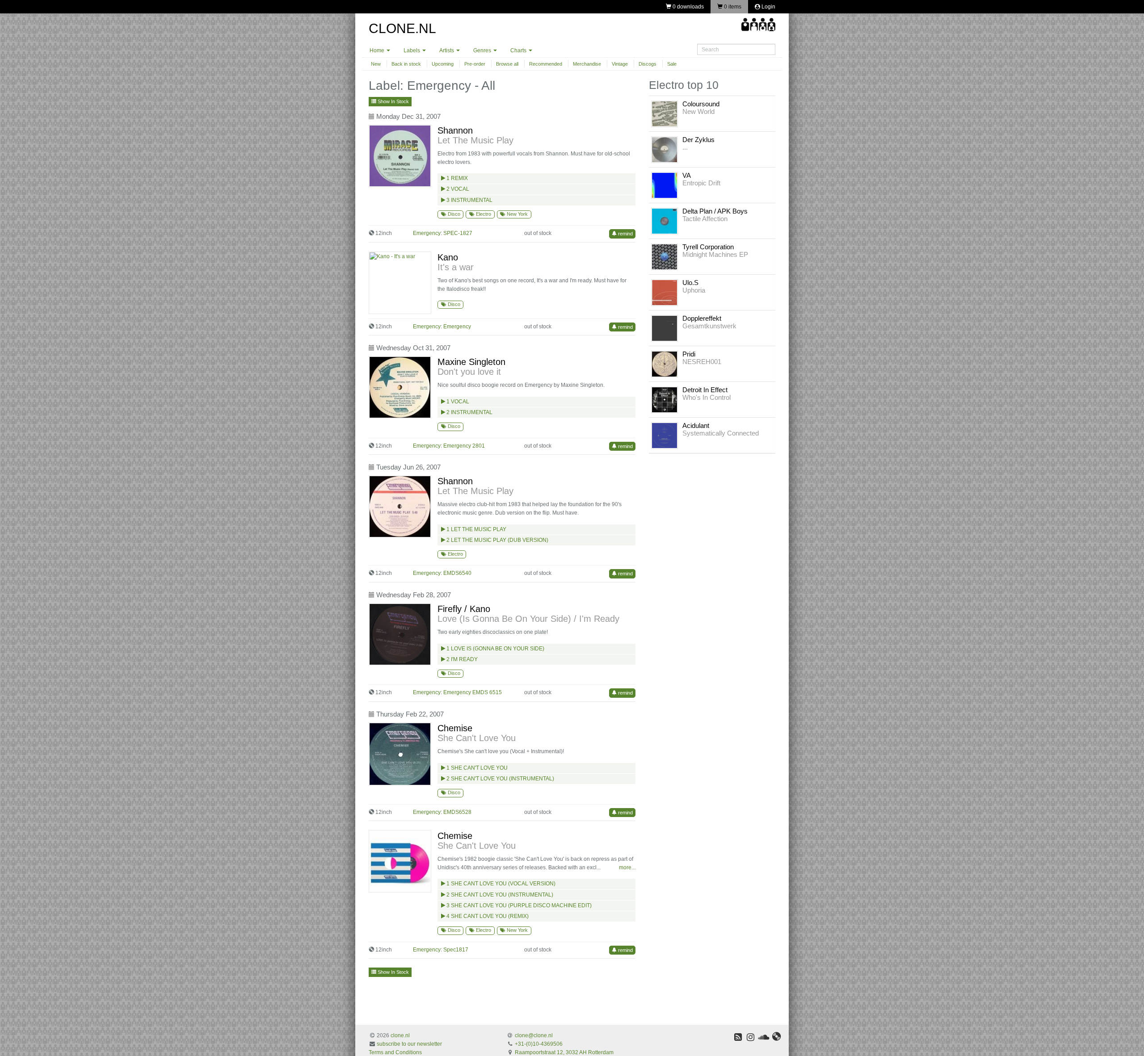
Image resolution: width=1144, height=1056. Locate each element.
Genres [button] (482, 50)
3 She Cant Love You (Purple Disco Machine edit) (518, 905)
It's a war (455, 267)
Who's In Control (706, 397)
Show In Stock (392, 101)
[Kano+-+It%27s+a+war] (402, 282)
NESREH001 (701, 361)
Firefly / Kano (463, 609)
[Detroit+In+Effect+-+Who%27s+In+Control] (664, 399)
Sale (672, 64)
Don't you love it (469, 372)
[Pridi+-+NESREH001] (664, 363)
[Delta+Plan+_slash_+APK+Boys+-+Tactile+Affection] (664, 221)
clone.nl (400, 1035)
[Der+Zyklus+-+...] (664, 149)
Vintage (620, 64)
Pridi (688, 354)
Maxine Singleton (471, 362)
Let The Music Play (475, 140)
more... (627, 867)
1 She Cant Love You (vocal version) (500, 883)
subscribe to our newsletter (409, 1044)
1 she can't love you (476, 768)
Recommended (545, 64)
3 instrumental (468, 200)
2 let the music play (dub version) (496, 540)
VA (686, 175)
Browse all (507, 64)
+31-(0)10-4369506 (539, 1044)
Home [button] (378, 50)
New (376, 64)
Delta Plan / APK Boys (715, 211)
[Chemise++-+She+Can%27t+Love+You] (402, 861)
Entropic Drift (701, 183)
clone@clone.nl (534, 1035)
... (685, 147)
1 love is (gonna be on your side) (494, 648)
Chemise (454, 728)
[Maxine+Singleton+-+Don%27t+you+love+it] (402, 387)
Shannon (455, 130)
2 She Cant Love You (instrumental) (499, 895)
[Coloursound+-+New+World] (664, 113)
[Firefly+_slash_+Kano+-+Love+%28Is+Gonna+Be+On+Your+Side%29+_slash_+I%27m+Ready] (402, 634)
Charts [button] (519, 50)
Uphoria (693, 290)
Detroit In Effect (705, 390)
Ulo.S (690, 282)
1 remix (456, 178)
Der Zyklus (698, 139)
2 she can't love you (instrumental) (499, 778)
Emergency (457, 326)
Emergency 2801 (464, 446)
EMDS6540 (457, 573)
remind (625, 233)
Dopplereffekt (701, 318)
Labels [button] (412, 50)
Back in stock (406, 64)
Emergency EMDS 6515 (472, 692)
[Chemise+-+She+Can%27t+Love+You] (402, 754)
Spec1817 (455, 950)
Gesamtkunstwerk (709, 326)
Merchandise (587, 64)
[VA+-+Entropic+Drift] (664, 185)
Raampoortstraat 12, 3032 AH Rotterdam (564, 1052)
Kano (447, 257)
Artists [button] (447, 50)
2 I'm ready (461, 659)
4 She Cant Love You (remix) (487, 916)
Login (767, 7)
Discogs (647, 64)
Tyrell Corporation (708, 247)
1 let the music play (475, 529)
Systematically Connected (720, 433)
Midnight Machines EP (715, 254)
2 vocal (457, 189)
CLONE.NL (402, 28)
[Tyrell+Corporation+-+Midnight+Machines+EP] (664, 256)
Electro (483, 214)
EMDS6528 (457, 812)
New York (516, 214)
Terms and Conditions (395, 1052)
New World (698, 111)
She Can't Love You (476, 738)
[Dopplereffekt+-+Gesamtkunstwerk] (664, 328)
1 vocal (457, 401)
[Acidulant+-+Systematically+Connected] (664, 435)
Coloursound (700, 104)
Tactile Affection (705, 218)
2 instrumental (468, 412)
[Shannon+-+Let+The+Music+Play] (402, 156)
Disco (453, 214)
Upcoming (443, 64)
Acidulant (695, 425)
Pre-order (474, 64)
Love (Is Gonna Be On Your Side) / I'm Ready (528, 619)
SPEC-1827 (457, 233)
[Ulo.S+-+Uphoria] (664, 292)
